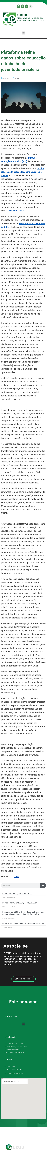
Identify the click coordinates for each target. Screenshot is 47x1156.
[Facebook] (18, 6)
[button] (31, 6)
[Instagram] (22, 6)
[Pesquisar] (43, 885)
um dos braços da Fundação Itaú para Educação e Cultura (22, 172)
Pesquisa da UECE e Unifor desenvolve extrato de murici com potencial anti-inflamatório (23, 913)
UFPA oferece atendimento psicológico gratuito (23, 923)
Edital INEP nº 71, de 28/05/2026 (17, 894)
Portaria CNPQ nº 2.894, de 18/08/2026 (19, 903)
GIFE (16, 876)
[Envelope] (26, 6)
